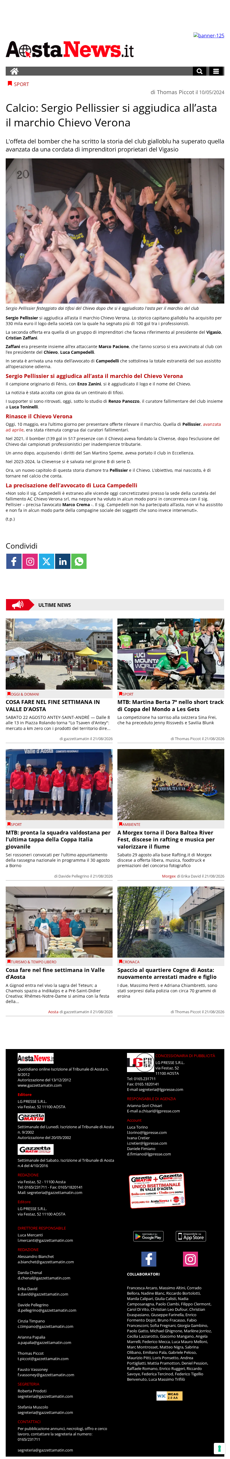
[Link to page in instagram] (30, 561)
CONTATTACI (29, 1421)
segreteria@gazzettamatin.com (54, 1192)
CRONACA (131, 961)
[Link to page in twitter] (46, 561)
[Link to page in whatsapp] (79, 561)
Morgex (169, 876)
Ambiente (131, 824)
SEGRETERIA (28, 1384)
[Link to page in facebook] (14, 561)
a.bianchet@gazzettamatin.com (46, 1261)
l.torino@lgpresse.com (147, 1132)
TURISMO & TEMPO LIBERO (33, 961)
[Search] (199, 71)
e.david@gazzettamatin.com (43, 1294)
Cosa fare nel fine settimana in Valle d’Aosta (55, 973)
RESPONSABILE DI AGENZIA (151, 1098)
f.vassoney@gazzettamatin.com (46, 1374)
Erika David (191, 876)
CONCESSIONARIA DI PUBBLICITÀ (185, 1055)
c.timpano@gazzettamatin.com (45, 1326)
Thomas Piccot (175, 92)
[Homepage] (14, 71)
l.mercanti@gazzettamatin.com (45, 1240)
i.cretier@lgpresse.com (147, 1143)
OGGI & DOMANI (25, 694)
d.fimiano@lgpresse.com (149, 1154)
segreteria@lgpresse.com (161, 1089)
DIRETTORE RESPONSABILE (42, 1228)
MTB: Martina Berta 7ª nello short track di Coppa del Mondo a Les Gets (170, 705)
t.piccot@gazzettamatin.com (43, 1358)
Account (134, 1120)
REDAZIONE (28, 1175)
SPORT (128, 694)
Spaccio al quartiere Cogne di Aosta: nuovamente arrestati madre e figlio (167, 973)
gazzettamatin (76, 738)
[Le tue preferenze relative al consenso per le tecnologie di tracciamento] (219, 1448)
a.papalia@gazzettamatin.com (44, 1342)
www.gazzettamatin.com (40, 1085)
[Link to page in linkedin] (62, 561)
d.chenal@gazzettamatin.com (44, 1278)
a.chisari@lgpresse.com (159, 1111)
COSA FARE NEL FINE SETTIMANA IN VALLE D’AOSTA (53, 705)
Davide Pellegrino (73, 876)
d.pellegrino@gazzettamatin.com (47, 1310)
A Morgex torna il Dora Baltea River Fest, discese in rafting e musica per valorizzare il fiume (166, 839)
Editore (25, 1094)
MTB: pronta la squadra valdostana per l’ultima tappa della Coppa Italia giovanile (58, 839)
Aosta (53, 1011)
